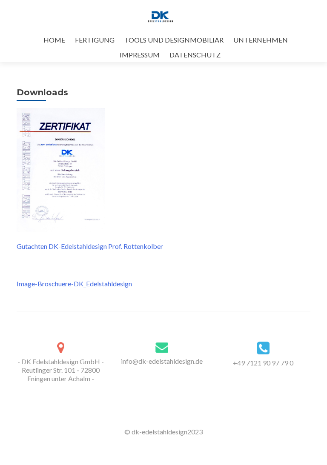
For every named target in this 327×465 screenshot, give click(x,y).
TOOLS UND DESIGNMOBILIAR (174, 40)
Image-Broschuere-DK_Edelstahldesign (74, 284)
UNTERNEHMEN (260, 40)
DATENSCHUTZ (195, 55)
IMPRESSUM (140, 55)
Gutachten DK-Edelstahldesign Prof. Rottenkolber (90, 246)
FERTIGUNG (95, 40)
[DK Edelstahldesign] (160, 16)
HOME (54, 40)
